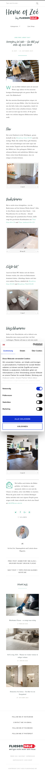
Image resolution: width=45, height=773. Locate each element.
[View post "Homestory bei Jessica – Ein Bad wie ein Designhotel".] (22, 676)
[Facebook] (20, 512)
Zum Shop (31, 26)
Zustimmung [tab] (8, 351)
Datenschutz (18, 760)
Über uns (14, 756)
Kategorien (14, 26)
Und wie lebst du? (22, 37)
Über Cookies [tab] (37, 351)
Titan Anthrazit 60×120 (27, 222)
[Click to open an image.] (22, 71)
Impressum (30, 756)
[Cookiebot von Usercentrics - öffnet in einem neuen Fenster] (32, 344)
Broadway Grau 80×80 (24, 138)
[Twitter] (15, 512)
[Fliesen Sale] (22, 14)
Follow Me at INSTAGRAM (22, 717)
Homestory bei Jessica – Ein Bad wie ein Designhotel (22, 693)
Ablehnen (22, 426)
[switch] (39, 395)
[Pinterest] (29, 512)
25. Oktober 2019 (26, 51)
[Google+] (25, 512)
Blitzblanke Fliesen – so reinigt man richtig (22, 620)
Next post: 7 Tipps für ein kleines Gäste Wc (22, 571)
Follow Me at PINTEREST (22, 733)
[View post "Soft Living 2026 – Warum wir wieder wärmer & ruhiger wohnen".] (22, 639)
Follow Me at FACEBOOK (22, 728)
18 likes (23, 517)
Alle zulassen (22, 419)
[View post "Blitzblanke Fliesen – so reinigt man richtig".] (22, 605)
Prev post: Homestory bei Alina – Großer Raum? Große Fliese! (22, 562)
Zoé (14, 51)
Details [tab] (22, 351)
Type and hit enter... (12, 3)
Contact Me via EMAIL (22, 722)
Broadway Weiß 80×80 (26, 284)
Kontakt (22, 756)
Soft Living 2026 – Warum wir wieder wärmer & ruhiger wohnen (22, 656)
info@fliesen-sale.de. (15, 503)
